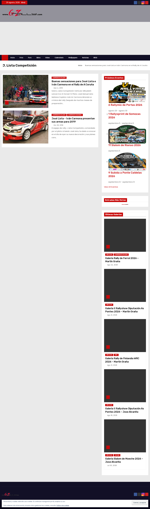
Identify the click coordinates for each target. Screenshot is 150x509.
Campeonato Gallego (59, 78)
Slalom (117, 455)
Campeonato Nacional (75, 115)
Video (47, 58)
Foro (30, 58)
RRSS (95, 58)
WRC (116, 355)
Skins (38, 58)
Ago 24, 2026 (112, 265)
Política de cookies (63, 505)
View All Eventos (111, 187)
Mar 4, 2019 (58, 88)
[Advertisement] (75, 38)
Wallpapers (72, 58)
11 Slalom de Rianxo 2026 (124, 145)
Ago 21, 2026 (112, 315)
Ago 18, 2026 (112, 415)
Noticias (85, 58)
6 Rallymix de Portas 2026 (125, 104)
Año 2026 (109, 254)
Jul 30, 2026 (112, 465)
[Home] (5, 57)
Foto (21, 58)
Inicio (13, 58)
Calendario (59, 58)
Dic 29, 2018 (58, 125)
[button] (147, 57)
